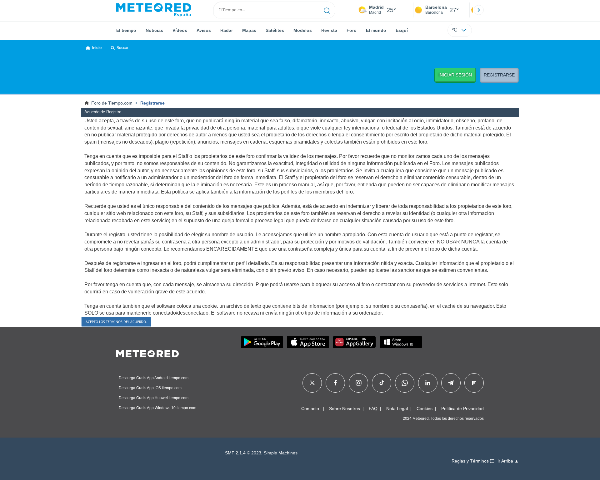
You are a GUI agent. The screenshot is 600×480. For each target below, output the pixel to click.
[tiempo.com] (153, 10)
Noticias (154, 30)
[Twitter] (312, 383)
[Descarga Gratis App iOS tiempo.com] (308, 342)
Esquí (402, 30)
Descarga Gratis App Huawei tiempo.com (153, 398)
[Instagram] (359, 383)
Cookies (424, 408)
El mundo (376, 30)
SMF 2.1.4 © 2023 (243, 453)
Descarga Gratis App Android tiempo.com (153, 378)
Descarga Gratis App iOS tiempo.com (150, 388)
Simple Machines (281, 453)
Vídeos (179, 30)
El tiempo (126, 30)
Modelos (302, 30)
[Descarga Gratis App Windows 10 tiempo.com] (401, 342)
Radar (226, 30)
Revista (329, 30)
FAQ (373, 408)
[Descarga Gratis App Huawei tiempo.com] (354, 342)
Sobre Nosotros (344, 408)
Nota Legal (397, 408)
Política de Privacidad (462, 408)
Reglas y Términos (471, 461)
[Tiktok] (381, 383)
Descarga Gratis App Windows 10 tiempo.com (157, 408)
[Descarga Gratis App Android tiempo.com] (262, 342)
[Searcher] (327, 10)
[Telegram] (450, 383)
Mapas (249, 30)
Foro (352, 30)
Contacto (310, 408)
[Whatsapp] (405, 383)
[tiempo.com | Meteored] (147, 352)
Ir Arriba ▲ (508, 461)
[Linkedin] (427, 383)
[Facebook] (335, 383)
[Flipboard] (474, 383)
